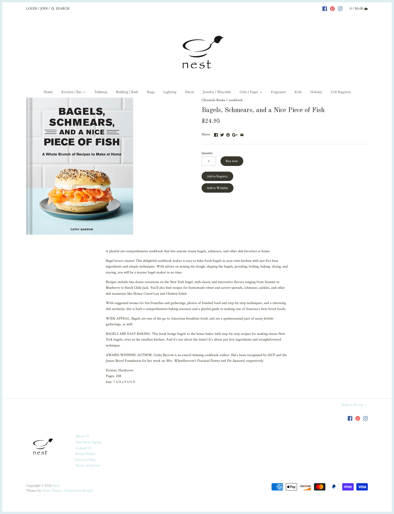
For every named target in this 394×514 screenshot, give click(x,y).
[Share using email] (242, 133)
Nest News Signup (88, 442)
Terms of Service (87, 465)
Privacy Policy (85, 459)
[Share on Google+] (235, 133)
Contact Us (83, 448)
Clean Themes (52, 490)
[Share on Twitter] (222, 133)
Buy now (232, 161)
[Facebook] (324, 8)
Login (31, 8)
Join (44, 8)
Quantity (207, 153)
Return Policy (85, 453)
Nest (56, 485)
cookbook (236, 100)
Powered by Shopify (78, 490)
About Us (82, 436)
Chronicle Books (213, 100)
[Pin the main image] (228, 133)
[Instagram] (340, 8)
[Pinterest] (332, 8)
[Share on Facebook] (216, 133)
